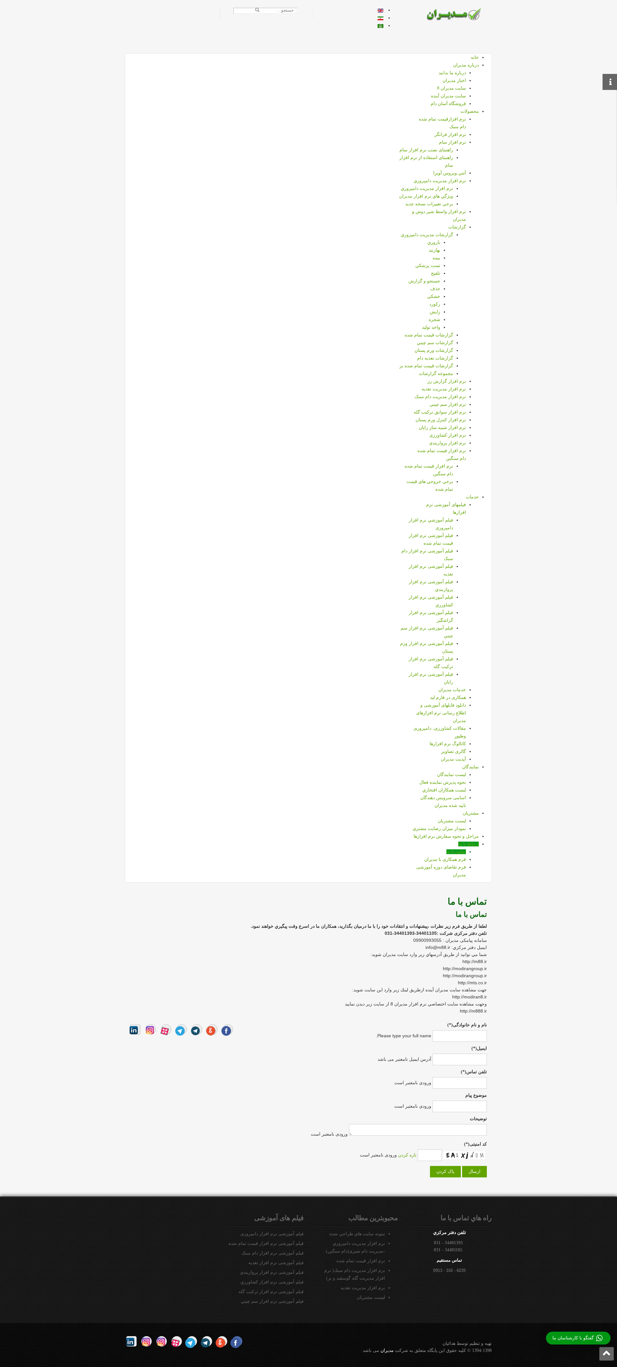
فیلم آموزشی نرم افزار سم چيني (272, 1301)
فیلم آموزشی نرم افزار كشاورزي (272, 1282)
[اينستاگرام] (151, 1029)
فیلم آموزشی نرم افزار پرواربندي (272, 1272)
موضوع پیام (476, 1095)
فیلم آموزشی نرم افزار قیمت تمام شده (266, 1243)
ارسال (474, 1171)
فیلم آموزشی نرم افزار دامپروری (272, 1233)
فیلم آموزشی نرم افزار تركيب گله (271, 1291)
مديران (387, 1350)
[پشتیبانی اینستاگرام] (146, 1341)
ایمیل (479, 1048)
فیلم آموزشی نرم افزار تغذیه (276, 1262)
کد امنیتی (475, 1144)
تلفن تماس (474, 1071)
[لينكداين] (135, 1029)
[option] (380, 10)
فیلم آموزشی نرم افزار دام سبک (272, 1253)
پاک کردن (445, 1171)
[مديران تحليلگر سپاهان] (458, 14)
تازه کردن (407, 1154)
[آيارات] (166, 1029)
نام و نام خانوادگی (467, 1025)
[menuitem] (475, 57)
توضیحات (478, 1118)
